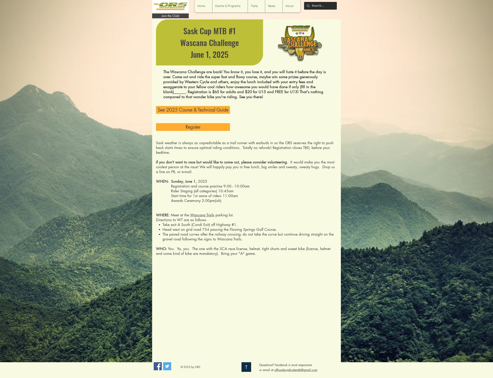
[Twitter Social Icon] (167, 366)
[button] (230, 6)
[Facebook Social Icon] (158, 366)
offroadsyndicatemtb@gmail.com (295, 370)
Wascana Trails (202, 215)
